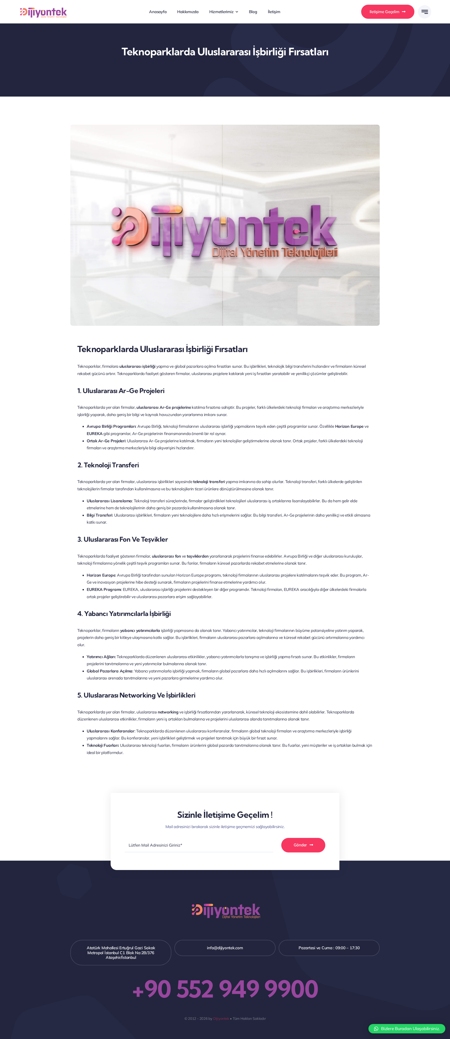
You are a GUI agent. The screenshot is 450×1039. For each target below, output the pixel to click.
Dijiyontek (221, 1018)
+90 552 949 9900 (225, 988)
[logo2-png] (43, 5)
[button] (406, 1028)
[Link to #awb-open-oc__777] (424, 12)
